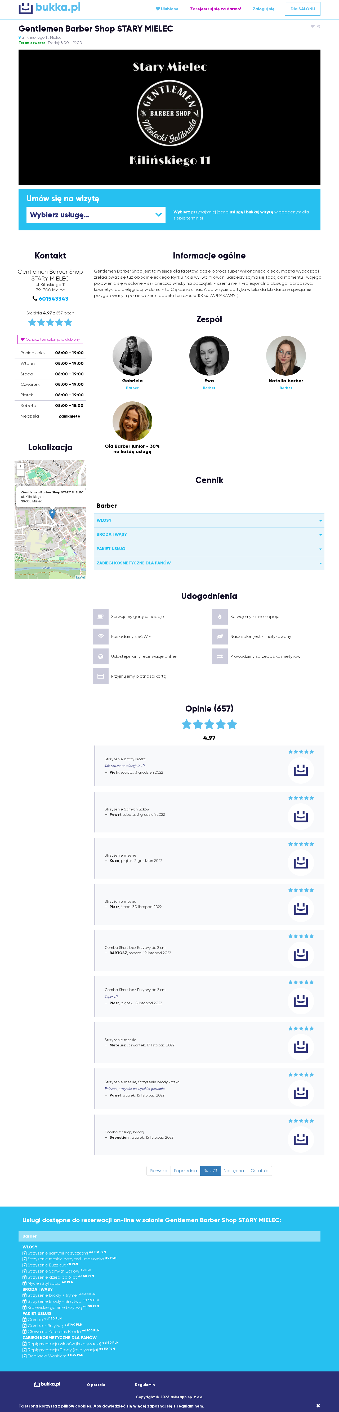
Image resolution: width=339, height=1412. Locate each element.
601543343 (53, 298)
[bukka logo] (47, 1384)
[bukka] (69, 8)
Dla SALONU (303, 8)
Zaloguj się (264, 8)
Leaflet (80, 577)
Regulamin (145, 1385)
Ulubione (169, 8)
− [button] (20, 473)
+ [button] (20, 466)
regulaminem (190, 1406)
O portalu (96, 1385)
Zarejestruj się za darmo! (215, 8)
